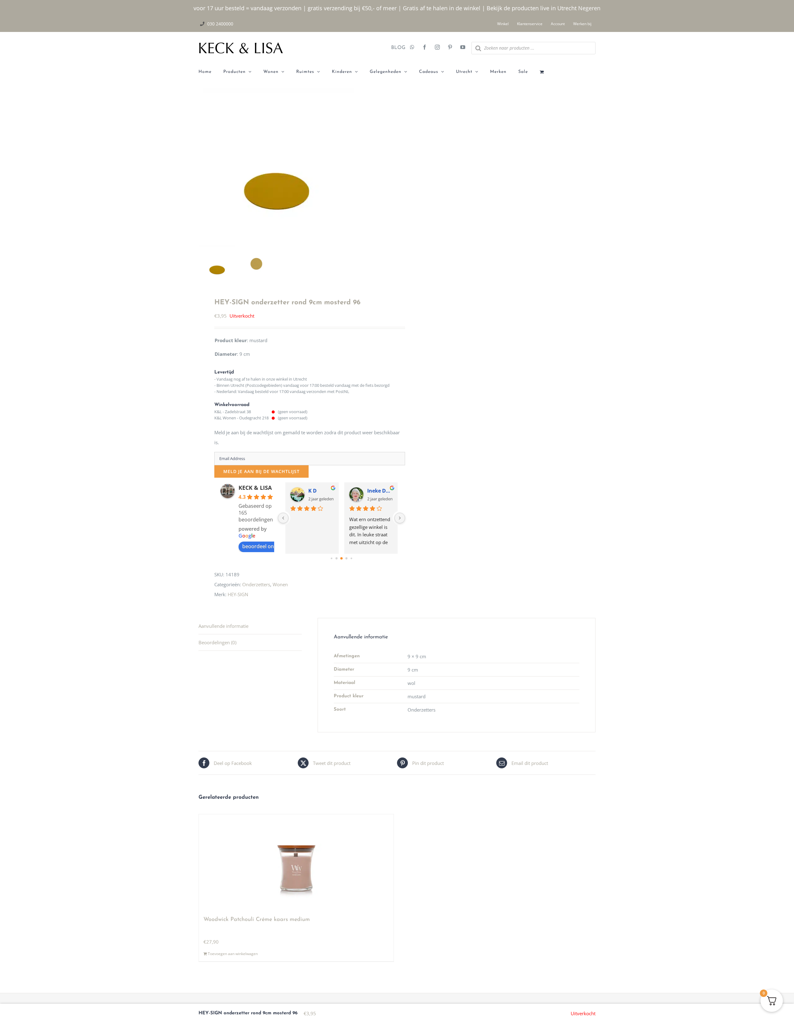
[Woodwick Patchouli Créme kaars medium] (296, 862)
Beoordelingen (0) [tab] (217, 642)
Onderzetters (256, 584)
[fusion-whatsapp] (412, 47)
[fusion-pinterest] (450, 47)
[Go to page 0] (331, 558)
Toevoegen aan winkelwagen (233, 953)
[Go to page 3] (346, 558)
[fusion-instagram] (437, 47)
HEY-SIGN (238, 594)
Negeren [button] (589, 8)
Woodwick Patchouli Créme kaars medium (256, 919)
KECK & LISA (255, 487)
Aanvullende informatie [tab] (223, 626)
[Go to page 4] (351, 558)
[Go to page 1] (336, 558)
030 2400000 (220, 24)
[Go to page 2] (341, 558)
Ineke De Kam (380, 490)
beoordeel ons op (263, 546)
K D (312, 490)
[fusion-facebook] (424, 47)
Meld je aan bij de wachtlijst (261, 471)
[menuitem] (210, 72)
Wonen (280, 584)
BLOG (395, 47)
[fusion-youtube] (462, 47)
